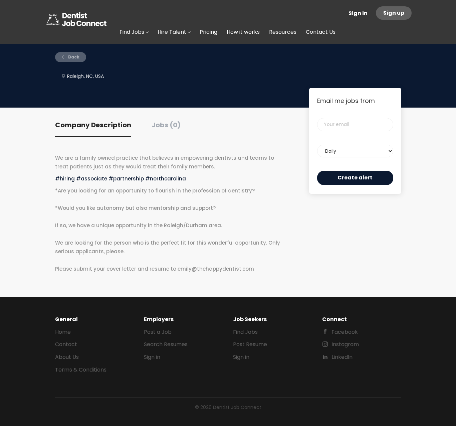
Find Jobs (245, 332)
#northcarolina (165, 178)
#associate (91, 178)
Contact (66, 344)
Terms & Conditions (80, 370)
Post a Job (158, 332)
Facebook (344, 332)
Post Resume (250, 344)
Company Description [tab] (93, 125)
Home (63, 332)
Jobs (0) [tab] (166, 125)
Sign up (393, 13)
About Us (67, 357)
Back (73, 57)
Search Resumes (166, 344)
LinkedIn (342, 357)
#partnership (126, 178)
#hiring (65, 178)
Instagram (345, 344)
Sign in (358, 13)
